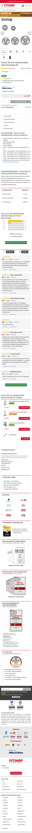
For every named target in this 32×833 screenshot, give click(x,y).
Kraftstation (5, 802)
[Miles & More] (16, 751)
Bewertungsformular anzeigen (16, 242)
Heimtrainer (5, 813)
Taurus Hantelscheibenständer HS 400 (19, 401)
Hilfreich (5, 269)
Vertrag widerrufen (16, 773)
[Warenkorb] (30, 6)
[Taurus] (6, 19)
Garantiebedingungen (9, 119)
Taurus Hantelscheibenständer (17, 423)
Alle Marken (5, 828)
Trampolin (19, 802)
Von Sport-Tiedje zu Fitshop (7, 713)
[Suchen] (26, 6)
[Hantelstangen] (5, 434)
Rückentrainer (6, 822)
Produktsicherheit (8, 128)
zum (5, 768)
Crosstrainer (5, 797)
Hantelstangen (12, 434)
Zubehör (6, 125)
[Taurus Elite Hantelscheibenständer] (5, 413)
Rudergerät (20, 800)
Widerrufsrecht (20, 786)
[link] (9, 500)
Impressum (19, 784)
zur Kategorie (25, 438)
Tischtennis (5, 805)
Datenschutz (20, 781)
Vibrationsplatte (21, 824)
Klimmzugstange (21, 822)
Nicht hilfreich (13, 269)
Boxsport (5, 811)
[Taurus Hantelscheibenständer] (5, 424)
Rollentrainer (20, 813)
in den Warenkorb (20, 101)
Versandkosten (5, 786)
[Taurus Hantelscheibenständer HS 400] (5, 402)
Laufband (5, 800)
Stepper (4, 816)
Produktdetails (7, 116)
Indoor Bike (5, 808)
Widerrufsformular (6, 789)
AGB (3, 781)
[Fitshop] (9, 6)
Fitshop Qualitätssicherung (12, 162)
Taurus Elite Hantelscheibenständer (18, 412)
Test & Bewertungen (9, 122)
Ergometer (19, 797)
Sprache (24, 252)
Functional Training (7, 819)
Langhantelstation (21, 816)
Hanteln (19, 808)
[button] (4, 51)
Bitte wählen (5, 71)
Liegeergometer (21, 811)
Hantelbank (20, 805)
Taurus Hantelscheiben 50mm (9, 10)
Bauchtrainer (20, 819)
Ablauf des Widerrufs (21, 789)
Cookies (4, 784)
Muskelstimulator (7, 824)
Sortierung (9, 252)
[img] (14, 87)
